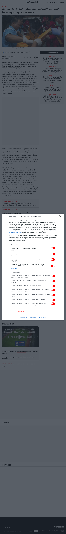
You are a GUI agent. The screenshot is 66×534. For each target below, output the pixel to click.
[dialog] (33, 267)
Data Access (33, 317)
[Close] (60, 216)
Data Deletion (23, 317)
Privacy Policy (42, 317)
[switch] (53, 248)
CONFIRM (21, 311)
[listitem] (33, 245)
